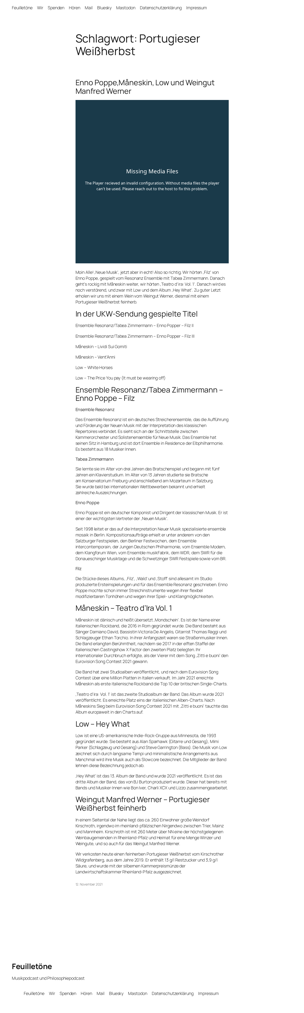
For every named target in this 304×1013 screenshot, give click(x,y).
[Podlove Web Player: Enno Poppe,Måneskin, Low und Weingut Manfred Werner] (152, 181)
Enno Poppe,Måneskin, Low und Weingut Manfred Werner (145, 86)
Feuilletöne (32, 966)
